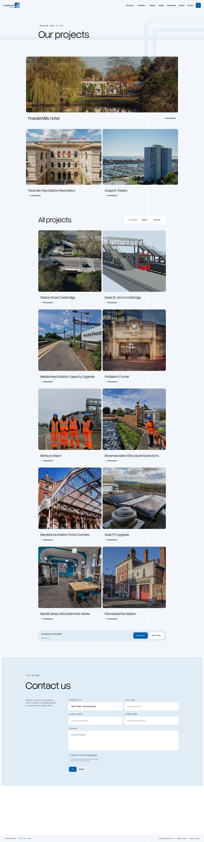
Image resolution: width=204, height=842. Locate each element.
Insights (161, 5)
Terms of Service (83, 760)
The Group (129, 5)
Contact (190, 5)
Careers (182, 5)
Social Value (171, 5)
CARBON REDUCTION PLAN (166, 838)
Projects (152, 5)
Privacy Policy (93, 755)
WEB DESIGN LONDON (25, 838)
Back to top (156, 635)
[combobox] (95, 706)
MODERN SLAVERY (182, 838)
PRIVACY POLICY (195, 838)
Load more (140, 635)
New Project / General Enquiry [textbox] (83, 706)
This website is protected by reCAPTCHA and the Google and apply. (84, 760)
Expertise (141, 5)
